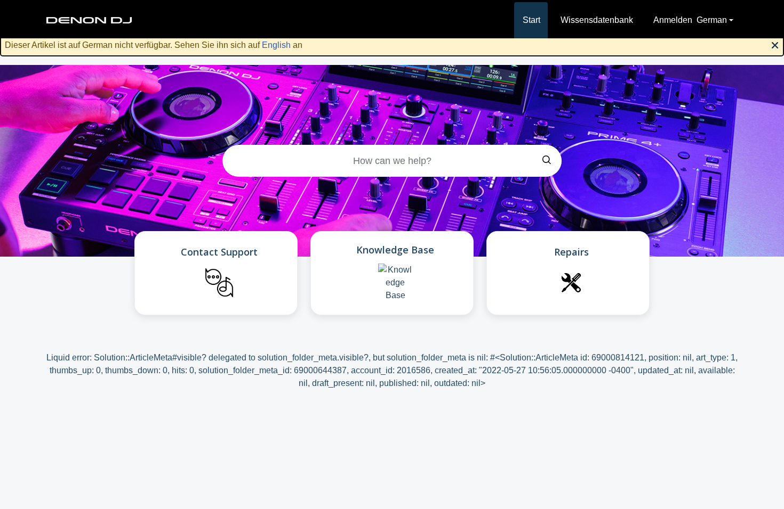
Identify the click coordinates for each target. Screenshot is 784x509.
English (276, 45)
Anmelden (672, 19)
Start (531, 19)
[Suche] (547, 161)
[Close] (774, 44)
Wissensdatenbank (597, 19)
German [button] (712, 19)
